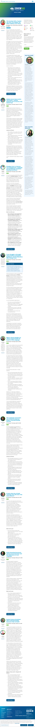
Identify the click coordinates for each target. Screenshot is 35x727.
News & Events (2, 716)
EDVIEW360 (3, 712)
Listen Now (10, 161)
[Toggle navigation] (32, 1)
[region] (17, 723)
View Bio (2, 30)
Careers (2, 717)
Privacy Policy (17, 723)
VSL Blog (3, 713)
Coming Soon (10, 93)
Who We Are (2, 711)
